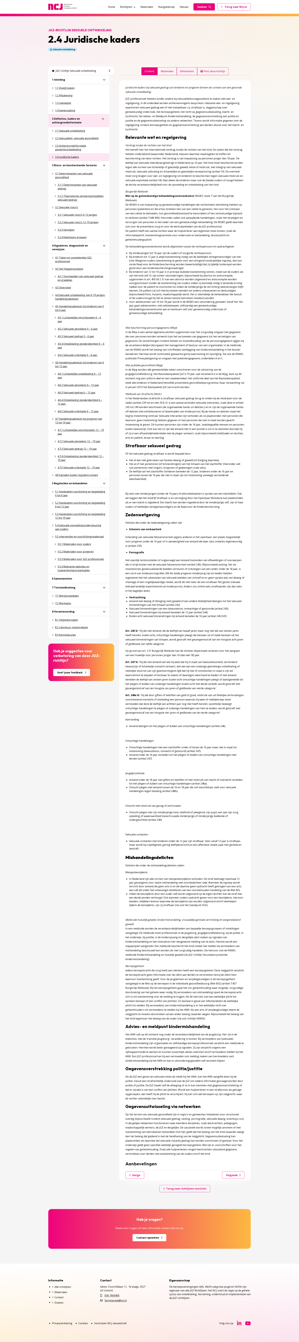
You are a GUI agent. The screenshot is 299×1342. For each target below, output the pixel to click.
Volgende (232, 1175)
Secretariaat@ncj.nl (115, 1300)
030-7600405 (111, 1295)
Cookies (83, 1323)
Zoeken (202, 7)
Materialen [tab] (167, 71)
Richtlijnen (126, 7)
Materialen (146, 7)
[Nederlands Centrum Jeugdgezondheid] (62, 7)
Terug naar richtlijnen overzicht (186, 1188)
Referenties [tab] (187, 71)
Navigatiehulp (166, 7)
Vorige (136, 1175)
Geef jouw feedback (70, 672)
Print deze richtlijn (214, 71)
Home (111, 7)
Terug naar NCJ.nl (236, 7)
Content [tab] (149, 71)
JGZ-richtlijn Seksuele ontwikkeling (76, 70)
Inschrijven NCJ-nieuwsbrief (110, 1323)
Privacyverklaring (62, 1323)
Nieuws (184, 7)
